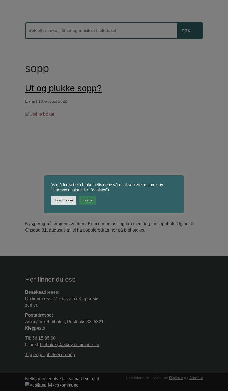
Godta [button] (87, 200)
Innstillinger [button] (64, 200)
